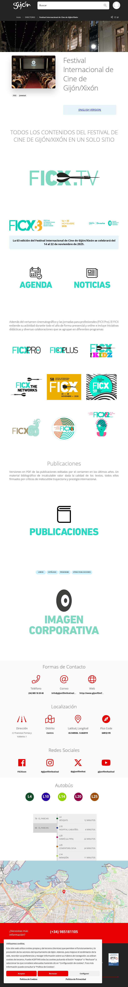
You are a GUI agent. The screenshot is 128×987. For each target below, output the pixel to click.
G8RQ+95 (106, 732)
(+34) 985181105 (64, 931)
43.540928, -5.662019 (78, 732)
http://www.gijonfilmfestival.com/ (97, 693)
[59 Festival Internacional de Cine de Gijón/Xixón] (101, 389)
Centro (50, 732)
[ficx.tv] (101, 424)
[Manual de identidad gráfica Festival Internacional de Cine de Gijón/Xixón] (64, 614)
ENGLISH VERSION (90, 110)
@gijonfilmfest (78, 771)
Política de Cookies (28, 979)
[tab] (45, 818)
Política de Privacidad (76, 979)
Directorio (30, 17)
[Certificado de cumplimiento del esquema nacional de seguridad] (113, 959)
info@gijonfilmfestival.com (65, 693)
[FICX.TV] (64, 179)
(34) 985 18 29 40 (36, 693)
